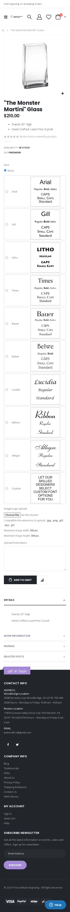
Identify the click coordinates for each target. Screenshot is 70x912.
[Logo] (16, 16)
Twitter (17, 744)
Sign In (8, 813)
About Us (9, 777)
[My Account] (39, 17)
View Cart (9, 818)
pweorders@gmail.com (17, 732)
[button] (62, 93)
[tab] (35, 600)
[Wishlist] (49, 17)
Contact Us (10, 792)
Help (6, 823)
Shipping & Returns (15, 787)
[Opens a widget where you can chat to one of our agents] (55, 905)
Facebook (8, 744)
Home (3, 30)
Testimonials (11, 768)
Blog (6, 763)
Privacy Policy (12, 782)
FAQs (7, 773)
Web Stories (11, 796)
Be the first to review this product (38, 136)
